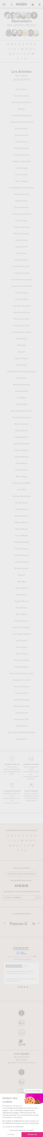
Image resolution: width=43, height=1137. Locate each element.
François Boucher (21, 155)
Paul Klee (21, 398)
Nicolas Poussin (21, 569)
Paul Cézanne (21, 175)
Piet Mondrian (21, 503)
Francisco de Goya (21, 326)
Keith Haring (21, 339)
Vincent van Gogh (21, 319)
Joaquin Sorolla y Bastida (21, 122)
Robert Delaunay (21, 234)
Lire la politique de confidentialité (12, 1127)
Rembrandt (22, 595)
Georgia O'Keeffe (21, 542)
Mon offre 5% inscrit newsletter (22, 1062)
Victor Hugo (21, 365)
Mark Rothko (21, 614)
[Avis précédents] (2, 973)
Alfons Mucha (21, 529)
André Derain (22, 240)
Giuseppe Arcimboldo (21, 102)
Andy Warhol (21, 726)
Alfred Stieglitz (21, 667)
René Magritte (21, 437)
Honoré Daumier (21, 207)
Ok (38, 898)
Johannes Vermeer (21, 706)
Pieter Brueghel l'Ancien (21, 411)
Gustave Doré (21, 247)
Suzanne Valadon (22, 687)
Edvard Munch (21, 536)
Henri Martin (21, 463)
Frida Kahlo (21, 378)
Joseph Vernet (21, 713)
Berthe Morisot (21, 516)
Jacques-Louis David (21, 214)
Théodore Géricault (21, 306)
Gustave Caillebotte (22, 162)
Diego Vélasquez (21, 700)
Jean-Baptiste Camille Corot (21, 188)
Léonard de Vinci (21, 719)
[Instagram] (20, 887)
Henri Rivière (21, 608)
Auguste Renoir (21, 601)
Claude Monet (21, 509)
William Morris (21, 523)
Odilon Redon (21, 588)
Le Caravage (21, 168)
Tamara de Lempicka (21, 418)
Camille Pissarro (21, 555)
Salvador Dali (21, 201)
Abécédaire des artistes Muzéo (21, 830)
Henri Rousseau (21, 621)
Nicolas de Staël (21, 660)
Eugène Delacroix (21, 227)
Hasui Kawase (21, 391)
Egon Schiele (21, 641)
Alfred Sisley (21, 654)
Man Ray (21, 582)
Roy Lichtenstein (21, 424)
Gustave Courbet (21, 194)
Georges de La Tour (21, 680)
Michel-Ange (21, 477)
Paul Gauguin (22, 293)
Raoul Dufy (21, 253)
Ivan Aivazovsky (21, 96)
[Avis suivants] (41, 973)
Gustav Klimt (21, 404)
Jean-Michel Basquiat (21, 116)
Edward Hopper (21, 358)
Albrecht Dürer (21, 260)
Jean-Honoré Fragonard (21, 280)
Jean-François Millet (21, 483)
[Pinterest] (23, 887)
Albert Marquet (21, 457)
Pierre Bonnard (21, 135)
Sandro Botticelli (21, 148)
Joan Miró (21, 490)
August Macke (21, 431)
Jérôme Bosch (21, 142)
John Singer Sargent (21, 634)
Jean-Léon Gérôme (21, 313)
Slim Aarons (21, 89)
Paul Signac (21, 647)
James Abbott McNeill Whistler (21, 733)
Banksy (21, 109)
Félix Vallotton (21, 693)
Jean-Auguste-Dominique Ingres (21, 372)
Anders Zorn (21, 739)
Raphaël (21, 575)
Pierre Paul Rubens (21, 628)
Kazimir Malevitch (21, 444)
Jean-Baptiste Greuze (21, 332)
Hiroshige (21, 345)
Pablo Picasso (21, 549)
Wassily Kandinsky (21, 385)
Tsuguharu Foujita (22, 273)
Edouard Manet (22, 450)
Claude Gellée (21, 299)
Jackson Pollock (21, 562)
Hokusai (21, 352)
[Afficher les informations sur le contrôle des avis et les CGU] (35, 956)
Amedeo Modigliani (21, 496)
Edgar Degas (21, 221)
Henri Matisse (21, 470)
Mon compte (21, 1059)
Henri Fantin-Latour (21, 267)
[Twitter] (26, 887)
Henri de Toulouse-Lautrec (21, 674)
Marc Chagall (21, 181)
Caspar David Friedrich (21, 286)
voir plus (31, 973)
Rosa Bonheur (21, 129)
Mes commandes (21, 1056)
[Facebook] (16, 887)
